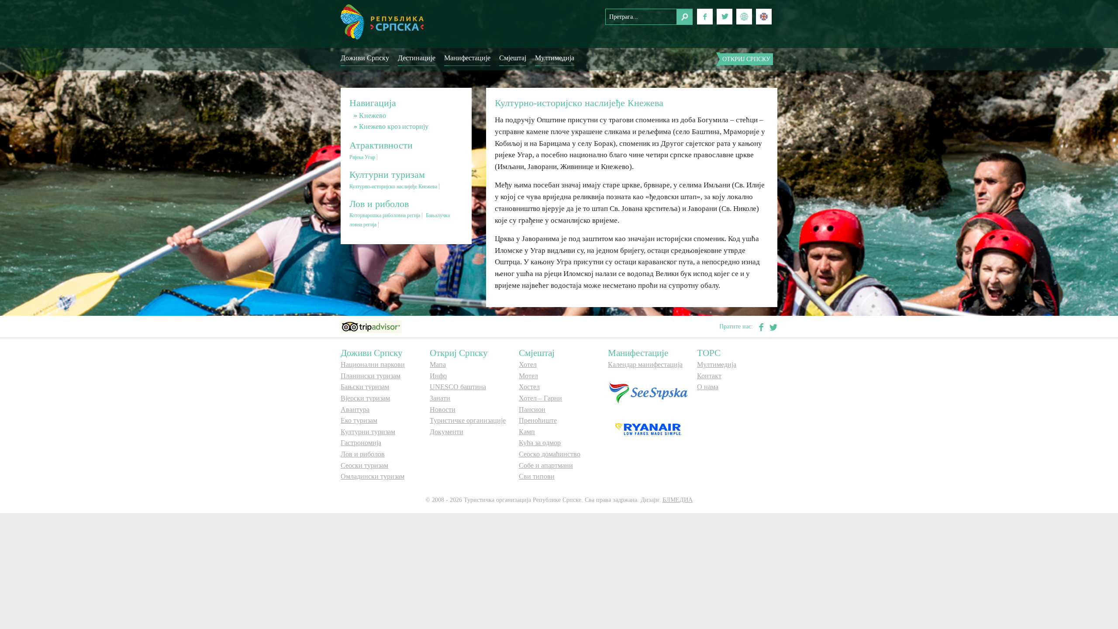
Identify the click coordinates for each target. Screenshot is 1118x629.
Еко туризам (359, 420)
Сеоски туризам (364, 465)
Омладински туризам (372, 476)
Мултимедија (554, 58)
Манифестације (467, 58)
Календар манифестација (645, 364)
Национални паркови (373, 364)
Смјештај (512, 58)
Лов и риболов (363, 454)
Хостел (529, 387)
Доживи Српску (365, 58)
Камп (527, 431)
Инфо (438, 376)
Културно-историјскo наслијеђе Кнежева (393, 186)
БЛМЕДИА (678, 500)
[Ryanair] (648, 428)
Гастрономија (361, 442)
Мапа (438, 364)
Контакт (709, 376)
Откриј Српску (746, 59)
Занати (440, 398)
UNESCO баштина (458, 387)
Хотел (528, 364)
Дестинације (416, 58)
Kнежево (372, 115)
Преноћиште (538, 420)
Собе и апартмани (546, 465)
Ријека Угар (362, 157)
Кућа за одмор (540, 442)
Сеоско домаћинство (549, 454)
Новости (442, 409)
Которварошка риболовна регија (384, 215)
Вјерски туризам (365, 398)
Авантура (355, 409)
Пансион (532, 409)
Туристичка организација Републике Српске (382, 21)
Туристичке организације (468, 420)
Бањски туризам (365, 387)
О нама (707, 387)
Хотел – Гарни (540, 398)
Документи (446, 431)
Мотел (528, 376)
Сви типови (537, 476)
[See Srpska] (648, 393)
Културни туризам (368, 431)
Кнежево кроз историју (393, 126)
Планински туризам (370, 376)
